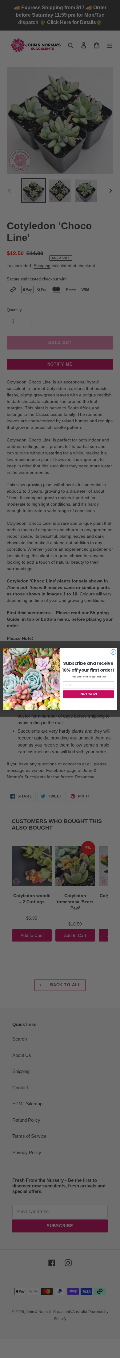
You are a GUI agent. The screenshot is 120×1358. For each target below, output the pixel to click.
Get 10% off (88, 694)
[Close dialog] (113, 652)
